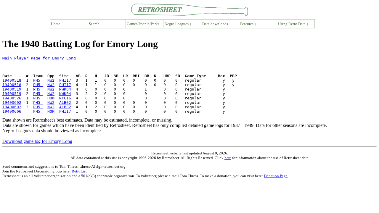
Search (94, 24)
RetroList (79, 171)
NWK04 (65, 89)
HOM (50, 98)
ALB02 (65, 102)
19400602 (11, 102)
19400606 (11, 111)
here (227, 158)
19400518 (11, 80)
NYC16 (65, 98)
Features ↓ (248, 24)
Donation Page (276, 176)
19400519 (11, 89)
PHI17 (65, 80)
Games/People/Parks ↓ (144, 24)
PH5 (38, 80)
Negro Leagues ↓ (178, 24)
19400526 (11, 98)
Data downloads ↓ (216, 24)
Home (55, 24)
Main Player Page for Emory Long (39, 58)
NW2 (50, 80)
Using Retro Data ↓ (293, 24)
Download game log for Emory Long (37, 141)
